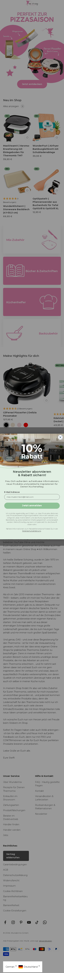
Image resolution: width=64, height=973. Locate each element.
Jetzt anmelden (32, 505)
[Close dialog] (60, 437)
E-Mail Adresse (12, 492)
